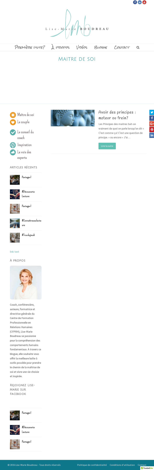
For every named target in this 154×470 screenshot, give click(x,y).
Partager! (26, 177)
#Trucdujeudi (28, 235)
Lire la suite (107, 146)
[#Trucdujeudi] (15, 238)
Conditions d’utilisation (122, 465)
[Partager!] (15, 180)
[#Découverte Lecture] (15, 194)
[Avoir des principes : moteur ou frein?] (73, 118)
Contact (142, 465)
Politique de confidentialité (92, 465)
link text (14, 251)
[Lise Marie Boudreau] (77, 24)
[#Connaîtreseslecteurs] (15, 223)
